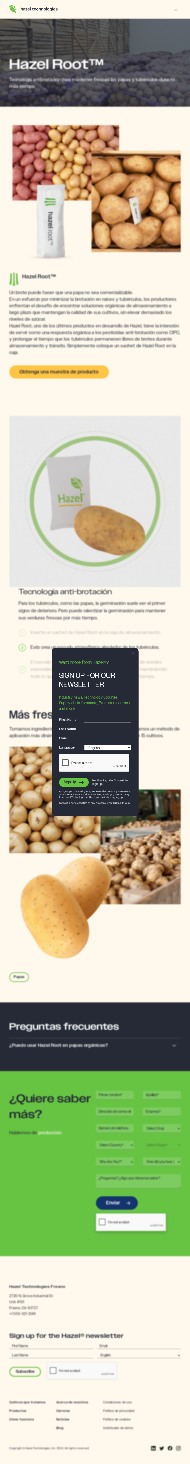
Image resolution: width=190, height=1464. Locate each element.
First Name (68, 720)
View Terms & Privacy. (119, 803)
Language (67, 748)
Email (63, 738)
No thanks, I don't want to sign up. (110, 782)
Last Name (67, 729)
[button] (176, 9)
